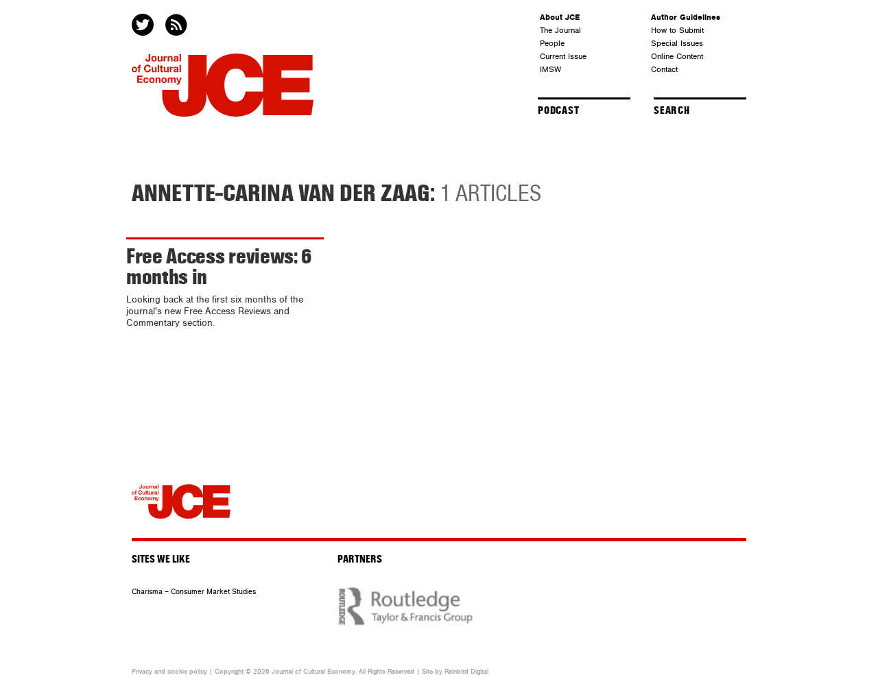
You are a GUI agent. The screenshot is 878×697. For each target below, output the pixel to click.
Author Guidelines (685, 17)
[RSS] (177, 26)
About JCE (560, 17)
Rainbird (456, 672)
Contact (664, 69)
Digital (479, 672)
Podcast (559, 110)
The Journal (560, 30)
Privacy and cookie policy (169, 672)
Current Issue (563, 56)
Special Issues (677, 43)
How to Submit (677, 30)
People (552, 43)
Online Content (677, 56)
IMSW (550, 69)
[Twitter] (144, 26)
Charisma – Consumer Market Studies (194, 591)
